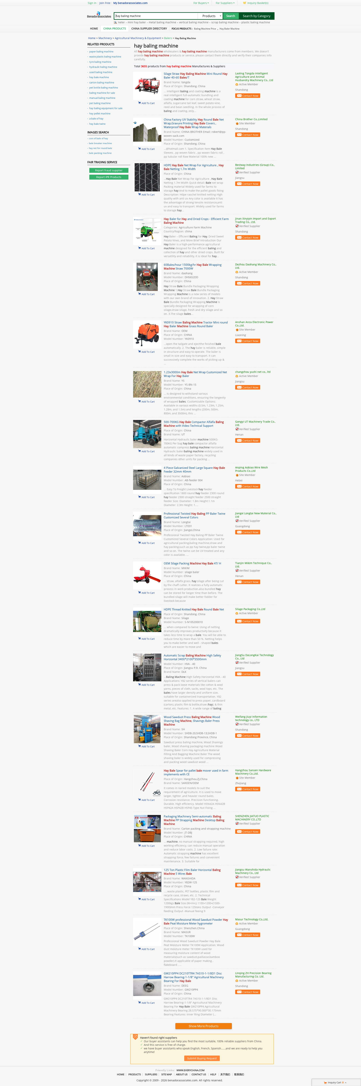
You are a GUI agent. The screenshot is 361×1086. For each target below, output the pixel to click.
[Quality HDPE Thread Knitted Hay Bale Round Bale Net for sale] (147, 634)
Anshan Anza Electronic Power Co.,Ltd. (254, 323)
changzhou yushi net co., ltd (253, 372)
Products (134, 1074)
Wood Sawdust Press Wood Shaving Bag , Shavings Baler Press (192, 720)
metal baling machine (146, 22)
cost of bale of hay (98, 138)
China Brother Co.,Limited (251, 119)
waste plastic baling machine (105, 56)
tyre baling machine (100, 61)
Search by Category (256, 16)
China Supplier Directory (149, 28)
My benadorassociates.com (130, 3)
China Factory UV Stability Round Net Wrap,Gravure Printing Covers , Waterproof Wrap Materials (194, 123)
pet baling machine (100, 103)
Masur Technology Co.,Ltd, (251, 919)
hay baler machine (230, 28)
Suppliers (151, 1074)
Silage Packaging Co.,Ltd (250, 609)
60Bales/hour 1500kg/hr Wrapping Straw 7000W (192, 266)
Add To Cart (148, 102)
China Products (114, 28)
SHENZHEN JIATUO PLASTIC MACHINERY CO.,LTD (252, 817)
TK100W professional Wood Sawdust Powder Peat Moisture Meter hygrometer (196, 921)
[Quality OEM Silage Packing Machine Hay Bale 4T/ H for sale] (147, 588)
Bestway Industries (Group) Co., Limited (255, 166)
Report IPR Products (108, 177)
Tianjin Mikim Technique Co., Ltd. (253, 564)
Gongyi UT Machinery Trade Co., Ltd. (255, 423)
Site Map (166, 1074)
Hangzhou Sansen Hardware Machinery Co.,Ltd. (253, 771)
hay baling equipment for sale (105, 108)
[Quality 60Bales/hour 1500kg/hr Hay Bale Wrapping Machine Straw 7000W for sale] (147, 290)
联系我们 (239, 1074)
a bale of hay (96, 118)
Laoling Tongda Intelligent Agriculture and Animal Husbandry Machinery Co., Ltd (254, 77)
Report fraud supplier (109, 170)
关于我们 (225, 1074)
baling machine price (205, 28)
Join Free (104, 3)
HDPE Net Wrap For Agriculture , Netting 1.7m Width (194, 167)
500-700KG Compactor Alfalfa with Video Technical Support (194, 423)
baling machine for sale (102, 92)
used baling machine (100, 72)
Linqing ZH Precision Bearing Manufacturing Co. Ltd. (253, 974)
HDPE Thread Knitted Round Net (194, 609)
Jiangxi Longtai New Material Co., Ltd (255, 514)
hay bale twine (97, 123)
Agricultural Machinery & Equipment (138, 38)
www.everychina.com (191, 1070)
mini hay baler (120, 22)
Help (213, 1074)
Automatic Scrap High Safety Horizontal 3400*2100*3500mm (192, 657)
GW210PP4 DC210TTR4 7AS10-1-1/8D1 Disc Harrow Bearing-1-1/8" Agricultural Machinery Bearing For (194, 977)
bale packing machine (100, 153)
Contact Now (250, 95)
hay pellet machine (99, 113)
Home (94, 28)
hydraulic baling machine (103, 67)
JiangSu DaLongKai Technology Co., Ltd (254, 656)
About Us (181, 1074)
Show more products (203, 1026)
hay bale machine (99, 77)
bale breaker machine (100, 143)
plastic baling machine (239, 22)
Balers (168, 38)
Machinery (105, 38)
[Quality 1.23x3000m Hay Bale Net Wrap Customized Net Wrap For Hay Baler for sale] (147, 397)
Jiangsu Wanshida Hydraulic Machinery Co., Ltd (253, 871)
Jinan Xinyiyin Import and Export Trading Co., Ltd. (255, 220)
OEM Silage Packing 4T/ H (192, 563)
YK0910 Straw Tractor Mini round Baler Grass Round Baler (196, 324)
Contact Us (199, 1074)
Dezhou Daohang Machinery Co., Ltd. (255, 266)
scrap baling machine (208, 22)
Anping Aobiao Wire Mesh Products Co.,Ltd (251, 469)
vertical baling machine (177, 22)
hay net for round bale (100, 148)
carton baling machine (101, 82)
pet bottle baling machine (103, 87)
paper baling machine (101, 51)
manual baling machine (102, 98)
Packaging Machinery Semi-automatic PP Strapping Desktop (194, 820)
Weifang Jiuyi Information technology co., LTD (251, 718)
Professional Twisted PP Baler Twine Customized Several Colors (194, 515)
